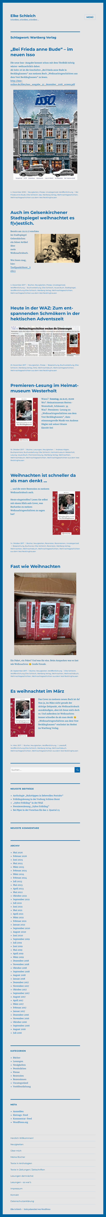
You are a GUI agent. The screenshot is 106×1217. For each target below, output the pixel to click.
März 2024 (18, 874)
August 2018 (19, 975)
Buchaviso (29, 546)
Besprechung (53, 365)
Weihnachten (64, 455)
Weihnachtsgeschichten (67, 195)
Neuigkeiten (33, 192)
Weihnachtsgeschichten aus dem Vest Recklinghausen (33, 197)
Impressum (16, 1188)
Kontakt (14, 1195)
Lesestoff (62, 745)
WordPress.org (20, 1122)
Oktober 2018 (20, 968)
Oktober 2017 (20, 989)
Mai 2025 (18, 863)
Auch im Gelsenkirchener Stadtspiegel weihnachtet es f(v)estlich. (42, 218)
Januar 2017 (19, 1011)
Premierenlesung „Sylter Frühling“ (31, 806)
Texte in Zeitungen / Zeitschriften (27, 1169)
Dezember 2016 (21, 1015)
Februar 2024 (20, 877)
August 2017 (19, 996)
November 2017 (21, 986)
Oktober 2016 (20, 1022)
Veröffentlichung (66, 192)
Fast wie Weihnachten (35, 566)
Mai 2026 (18, 852)
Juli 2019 (17, 942)
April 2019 (18, 953)
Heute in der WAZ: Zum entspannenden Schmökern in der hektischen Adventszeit (45, 313)
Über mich (15, 1151)
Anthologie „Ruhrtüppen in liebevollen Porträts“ (38, 795)
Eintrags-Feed (20, 1115)
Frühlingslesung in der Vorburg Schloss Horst (36, 799)
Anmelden (18, 1111)
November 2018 (21, 964)
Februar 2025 (20, 870)
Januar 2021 (19, 924)
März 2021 (18, 917)
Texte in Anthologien (21, 1163)
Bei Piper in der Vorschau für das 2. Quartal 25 (36, 810)
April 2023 (18, 888)
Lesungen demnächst (21, 1176)
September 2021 (21, 899)
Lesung (13, 455)
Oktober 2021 (20, 895)
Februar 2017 (19, 1007)
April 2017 (18, 1000)
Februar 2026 (20, 856)
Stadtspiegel (70, 288)
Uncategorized (52, 192)
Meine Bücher (17, 1157)
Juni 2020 (18, 935)
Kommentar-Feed (22, 1118)
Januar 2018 (19, 978)
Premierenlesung (35, 455)
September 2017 (21, 993)
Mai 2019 (17, 950)
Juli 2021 (17, 903)
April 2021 (18, 914)
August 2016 (19, 1029)
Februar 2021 (19, 921)
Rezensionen (60, 543)
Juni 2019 (18, 946)
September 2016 (21, 1025)
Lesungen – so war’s (20, 1182)
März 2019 (18, 957)
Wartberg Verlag (49, 195)
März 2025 (18, 867)
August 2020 (19, 932)
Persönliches (19, 1068)
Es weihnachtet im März (37, 691)
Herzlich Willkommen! (21, 1138)
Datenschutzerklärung (22, 1201)
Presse (42, 192)
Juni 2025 (18, 859)
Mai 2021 (17, 910)
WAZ (35, 368)
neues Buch (59, 288)
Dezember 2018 (21, 960)
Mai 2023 (17, 885)
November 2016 (21, 1018)
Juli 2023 (17, 881)
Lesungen (37, 449)
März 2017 (18, 1004)
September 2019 (21, 939)
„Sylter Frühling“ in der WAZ (28, 803)
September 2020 (21, 928)
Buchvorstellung (34, 288)
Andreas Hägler (62, 449)
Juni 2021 (17, 906)
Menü (90, 17)
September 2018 (21, 971)
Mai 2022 (18, 892)
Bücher (31, 285)
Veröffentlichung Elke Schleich (23, 290)
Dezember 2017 (21, 982)
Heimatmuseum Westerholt (62, 452)
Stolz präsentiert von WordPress (37, 1209)
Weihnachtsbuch (45, 368)
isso (40, 195)
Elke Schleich (23, 16)
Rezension (49, 543)
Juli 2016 (17, 1033)
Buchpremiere (16, 452)
